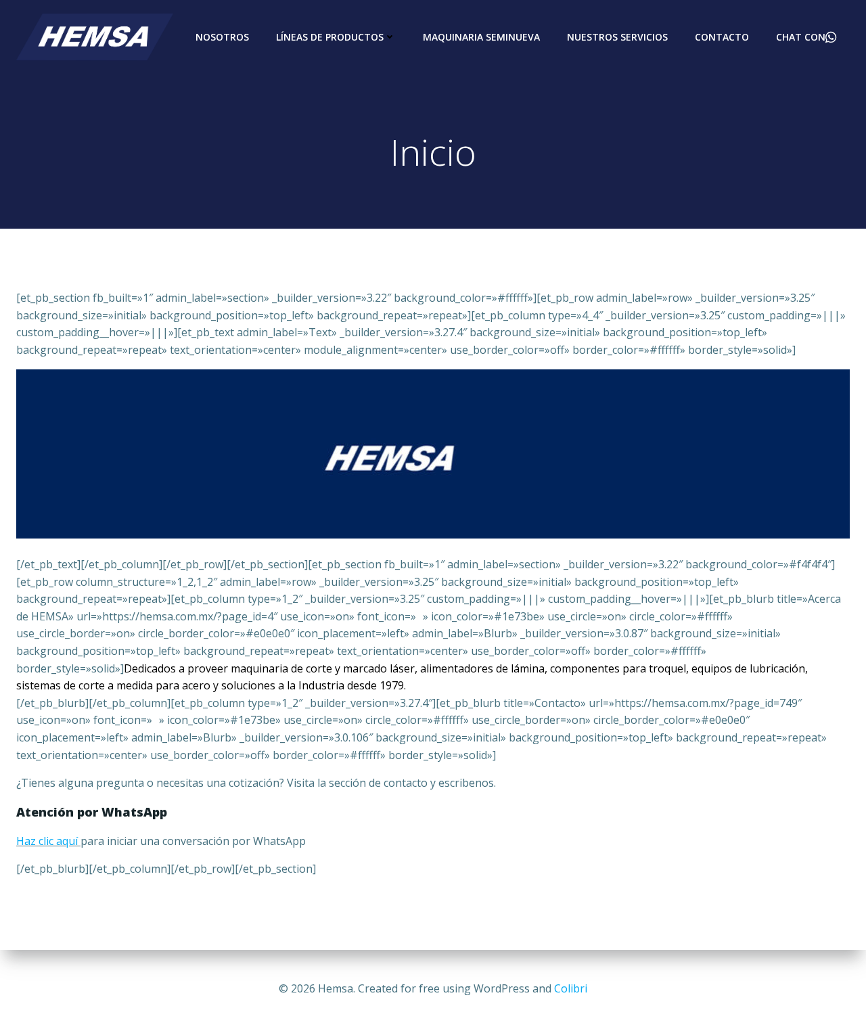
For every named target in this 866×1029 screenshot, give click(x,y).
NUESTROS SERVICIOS (617, 36)
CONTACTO (722, 36)
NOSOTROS (222, 36)
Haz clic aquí (47, 840)
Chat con (800, 36)
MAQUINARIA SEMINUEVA (481, 36)
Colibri (570, 988)
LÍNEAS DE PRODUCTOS (330, 36)
